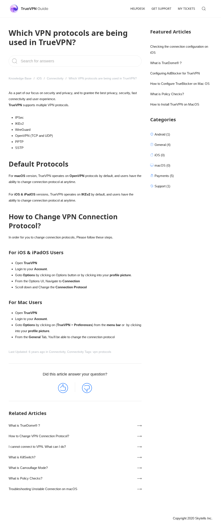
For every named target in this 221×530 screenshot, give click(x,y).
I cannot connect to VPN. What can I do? (37, 446)
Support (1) (162, 186)
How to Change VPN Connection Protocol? (39, 436)
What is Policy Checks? (25, 478)
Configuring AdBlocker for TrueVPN (175, 73)
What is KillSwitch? (22, 457)
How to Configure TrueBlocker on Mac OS (180, 83)
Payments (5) (164, 176)
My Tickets (186, 8)
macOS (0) (162, 165)
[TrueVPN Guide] (30, 8)
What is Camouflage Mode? (28, 468)
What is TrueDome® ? (24, 425)
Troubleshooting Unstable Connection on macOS (43, 489)
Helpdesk (137, 8)
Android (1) (162, 134)
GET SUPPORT (161, 8)
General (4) (162, 145)
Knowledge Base (20, 78)
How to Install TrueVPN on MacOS (174, 104)
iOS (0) (160, 155)
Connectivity (55, 78)
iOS (39, 78)
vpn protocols (102, 351)
